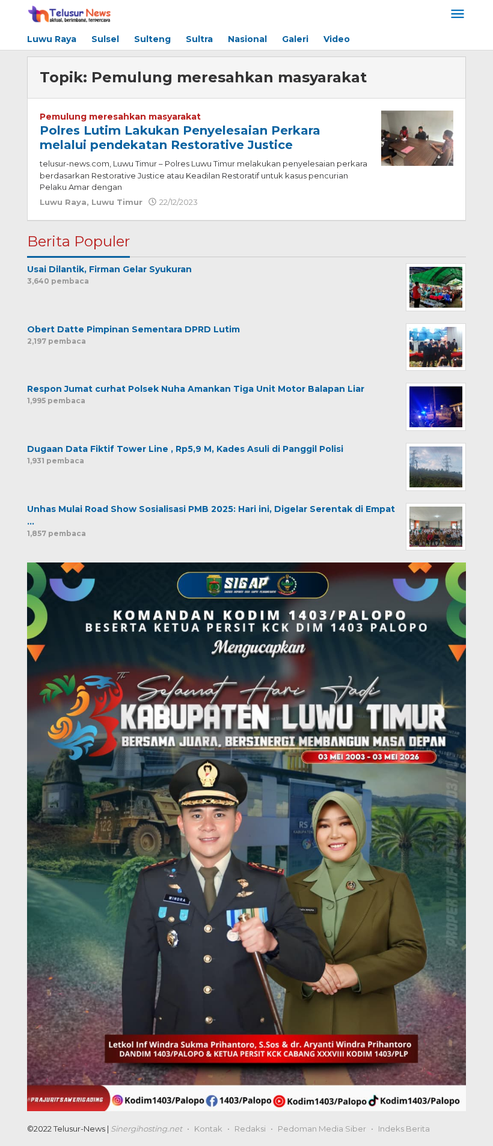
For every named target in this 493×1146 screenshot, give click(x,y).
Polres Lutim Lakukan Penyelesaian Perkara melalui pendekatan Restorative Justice (180, 137)
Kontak (208, 1128)
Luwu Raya (63, 202)
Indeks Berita (404, 1128)
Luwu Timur (116, 202)
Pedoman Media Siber (322, 1128)
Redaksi (250, 1128)
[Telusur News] (70, 14)
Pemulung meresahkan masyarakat (120, 116)
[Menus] (457, 14)
